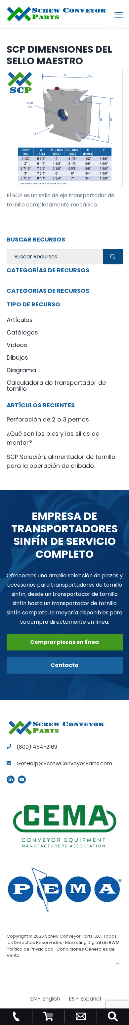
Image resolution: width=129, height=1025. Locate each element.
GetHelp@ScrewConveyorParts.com (64, 763)
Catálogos (22, 332)
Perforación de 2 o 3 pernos (48, 419)
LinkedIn (11, 779)
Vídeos (17, 345)
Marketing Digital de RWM (92, 942)
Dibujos (17, 357)
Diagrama (21, 370)
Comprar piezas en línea (64, 642)
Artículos (20, 320)
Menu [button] (110, 14)
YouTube (22, 779)
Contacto (64, 665)
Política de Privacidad (30, 949)
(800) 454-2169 (36, 747)
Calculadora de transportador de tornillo (56, 386)
